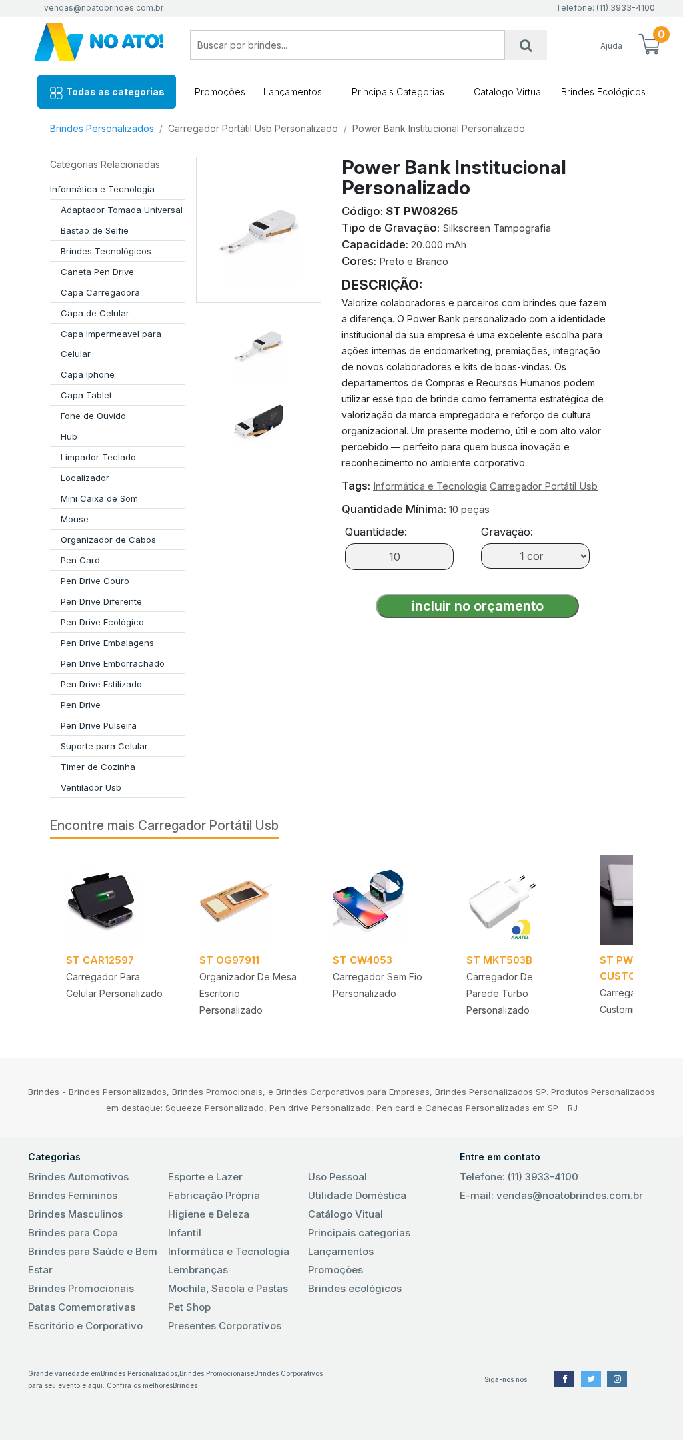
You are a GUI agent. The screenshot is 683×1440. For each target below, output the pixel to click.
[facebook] (564, 1379)
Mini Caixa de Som (99, 498)
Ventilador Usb (91, 787)
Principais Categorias (398, 91)
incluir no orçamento (478, 606)
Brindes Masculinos (75, 1214)
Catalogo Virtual (508, 91)
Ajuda (611, 46)
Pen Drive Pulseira (99, 725)
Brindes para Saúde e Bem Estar (92, 1260)
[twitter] (591, 1379)
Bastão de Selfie (95, 230)
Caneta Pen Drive (97, 271)
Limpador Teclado (98, 457)
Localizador (85, 477)
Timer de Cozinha (98, 766)
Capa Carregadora (100, 292)
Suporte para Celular (104, 746)
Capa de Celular (95, 313)
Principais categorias (359, 1232)
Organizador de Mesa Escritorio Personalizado (248, 993)
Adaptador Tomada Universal (122, 209)
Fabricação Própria (214, 1195)
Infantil (184, 1232)
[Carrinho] (649, 45)
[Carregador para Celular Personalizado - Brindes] (116, 900)
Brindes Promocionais (81, 1288)
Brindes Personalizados (102, 128)
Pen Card (80, 560)
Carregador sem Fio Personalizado (377, 985)
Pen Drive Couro (95, 580)
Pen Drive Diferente (101, 601)
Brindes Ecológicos (603, 91)
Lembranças (198, 1269)
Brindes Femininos (72, 1195)
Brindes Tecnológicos (106, 251)
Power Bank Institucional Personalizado (438, 128)
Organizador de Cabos (108, 539)
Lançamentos (292, 91)
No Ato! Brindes (99, 45)
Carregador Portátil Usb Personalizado (253, 128)
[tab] (258, 339)
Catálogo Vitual (345, 1214)
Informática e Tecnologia (102, 189)
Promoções (220, 91)
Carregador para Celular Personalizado (114, 985)
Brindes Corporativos (288, 1373)
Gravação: (507, 531)
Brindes (185, 1385)
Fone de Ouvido (93, 415)
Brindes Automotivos (78, 1176)
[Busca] (526, 45)
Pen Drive (81, 704)
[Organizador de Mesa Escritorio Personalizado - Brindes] (250, 900)
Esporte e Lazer (205, 1176)
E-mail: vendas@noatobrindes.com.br (551, 1195)
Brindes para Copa (73, 1232)
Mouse (75, 519)
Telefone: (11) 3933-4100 (519, 1176)
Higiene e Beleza (208, 1214)
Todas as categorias (114, 91)
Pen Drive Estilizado (101, 684)
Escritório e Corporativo (85, 1325)
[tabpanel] (116, 940)
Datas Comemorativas (81, 1307)
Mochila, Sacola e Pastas (228, 1288)
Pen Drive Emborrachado (113, 663)
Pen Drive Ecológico (102, 622)
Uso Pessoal (337, 1176)
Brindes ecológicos (355, 1288)
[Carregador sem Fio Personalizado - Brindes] (383, 900)
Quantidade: (376, 531)
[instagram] (617, 1379)
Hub (69, 436)
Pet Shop (189, 1307)
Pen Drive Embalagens (107, 642)
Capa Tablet (86, 395)
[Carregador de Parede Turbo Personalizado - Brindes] (517, 900)
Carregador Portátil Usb (544, 486)
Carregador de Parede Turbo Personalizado (499, 993)
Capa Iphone (88, 374)
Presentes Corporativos (224, 1325)
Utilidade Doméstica (357, 1195)
